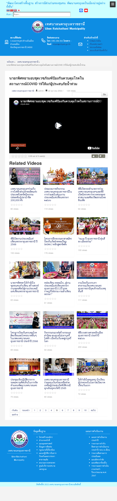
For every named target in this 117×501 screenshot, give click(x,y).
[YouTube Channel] (86, 10)
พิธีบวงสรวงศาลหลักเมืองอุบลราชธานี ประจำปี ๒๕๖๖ (90, 335)
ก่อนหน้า (26, 410)
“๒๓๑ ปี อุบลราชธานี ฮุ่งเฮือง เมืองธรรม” (91, 240)
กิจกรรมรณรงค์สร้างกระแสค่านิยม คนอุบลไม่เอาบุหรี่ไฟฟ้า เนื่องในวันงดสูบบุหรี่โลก (57, 337)
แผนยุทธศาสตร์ (45, 443)
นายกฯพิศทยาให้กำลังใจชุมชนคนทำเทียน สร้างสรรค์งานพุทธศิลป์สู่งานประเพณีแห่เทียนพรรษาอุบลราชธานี (25, 287)
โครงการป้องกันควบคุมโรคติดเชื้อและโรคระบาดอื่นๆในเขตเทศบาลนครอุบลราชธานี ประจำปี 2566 (24, 337)
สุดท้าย (15, 414)
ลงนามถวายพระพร (47, 462)
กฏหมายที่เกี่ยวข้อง (47, 449)
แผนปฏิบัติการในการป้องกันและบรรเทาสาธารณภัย (47, 456)
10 (85, 410)
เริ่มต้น (15, 410)
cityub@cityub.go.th (61, 44)
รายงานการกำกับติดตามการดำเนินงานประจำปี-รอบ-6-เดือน (100, 446)
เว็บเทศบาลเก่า (96, 44)
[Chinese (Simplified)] (12, 10)
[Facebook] (81, 10)
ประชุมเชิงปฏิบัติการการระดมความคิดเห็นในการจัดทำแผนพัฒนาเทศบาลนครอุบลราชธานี (24, 384)
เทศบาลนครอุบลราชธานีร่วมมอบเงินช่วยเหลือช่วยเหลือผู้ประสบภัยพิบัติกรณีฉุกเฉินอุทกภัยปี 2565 (57, 384)
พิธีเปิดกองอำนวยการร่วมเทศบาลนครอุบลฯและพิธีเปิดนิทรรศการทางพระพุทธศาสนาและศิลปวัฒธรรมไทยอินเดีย (92, 194)
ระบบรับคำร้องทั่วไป (98, 50)
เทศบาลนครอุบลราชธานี (23, 90)
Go (104, 94)
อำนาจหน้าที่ (44, 440)
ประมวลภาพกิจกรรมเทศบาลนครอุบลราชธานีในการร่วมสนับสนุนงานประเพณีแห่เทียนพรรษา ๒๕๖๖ (58, 194)
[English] (15, 10)
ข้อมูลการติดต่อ (45, 446)
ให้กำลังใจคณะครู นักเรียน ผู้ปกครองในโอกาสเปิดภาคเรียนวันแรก (91, 382)
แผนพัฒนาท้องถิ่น (99, 462)
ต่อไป (93, 410)
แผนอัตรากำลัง (97, 459)
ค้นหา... (9, 14)
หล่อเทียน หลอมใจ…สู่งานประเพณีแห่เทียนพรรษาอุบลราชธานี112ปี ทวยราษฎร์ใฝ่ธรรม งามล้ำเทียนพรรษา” (57, 288)
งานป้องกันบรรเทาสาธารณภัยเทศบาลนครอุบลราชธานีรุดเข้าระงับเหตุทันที (92, 287)
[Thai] (8, 10)
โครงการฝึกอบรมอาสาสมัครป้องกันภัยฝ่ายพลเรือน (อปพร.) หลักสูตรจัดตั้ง (58, 241)
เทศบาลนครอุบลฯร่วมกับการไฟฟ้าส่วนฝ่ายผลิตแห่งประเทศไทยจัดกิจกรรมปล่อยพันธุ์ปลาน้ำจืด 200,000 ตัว (24, 194)
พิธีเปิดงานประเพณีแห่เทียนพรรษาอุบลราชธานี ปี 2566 (24, 241)
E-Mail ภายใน (95, 40)
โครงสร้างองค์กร (46, 437)
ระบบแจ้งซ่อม (95, 47)
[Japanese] (19, 10)
